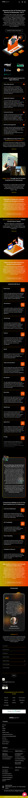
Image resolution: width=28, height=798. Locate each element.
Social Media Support (7, 773)
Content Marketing (19, 760)
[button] (22, 2)
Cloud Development (6, 758)
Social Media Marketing (20, 758)
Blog (3, 726)
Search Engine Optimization (18, 763)
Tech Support (5, 770)
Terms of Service (5, 741)
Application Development (5, 754)
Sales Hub (17, 770)
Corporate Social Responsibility (9, 736)
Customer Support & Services (6, 780)
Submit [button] (14, 675)
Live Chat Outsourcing (7, 775)
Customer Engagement (7, 777)
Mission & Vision (5, 732)
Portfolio (4, 738)
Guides (3, 730)
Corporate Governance (7, 734)
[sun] (19, 2)
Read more (14, 192)
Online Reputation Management (19, 754)
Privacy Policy (5, 743)
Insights (4, 728)
